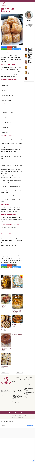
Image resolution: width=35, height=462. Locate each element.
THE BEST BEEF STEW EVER (16, 325)
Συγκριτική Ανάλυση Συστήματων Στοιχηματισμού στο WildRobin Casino (17, 396)
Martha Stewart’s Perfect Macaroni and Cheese (17, 311)
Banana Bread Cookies (5, 329)
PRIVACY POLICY (19, 415)
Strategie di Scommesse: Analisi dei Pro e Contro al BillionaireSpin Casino (17, 335)
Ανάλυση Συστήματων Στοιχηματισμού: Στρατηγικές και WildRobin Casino (17, 407)
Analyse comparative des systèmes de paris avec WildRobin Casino (16, 380)
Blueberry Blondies (4, 366)
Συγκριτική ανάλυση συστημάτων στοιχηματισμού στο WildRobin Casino (17, 386)
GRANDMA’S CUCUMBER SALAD (30, 78)
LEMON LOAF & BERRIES (30, 61)
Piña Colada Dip (15, 289)
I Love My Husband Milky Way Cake (6, 349)
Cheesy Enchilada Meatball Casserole (4, 290)
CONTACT (25, 415)
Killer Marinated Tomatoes (4, 306)
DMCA (9, 415)
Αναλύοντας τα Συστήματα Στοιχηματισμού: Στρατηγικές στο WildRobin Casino (17, 401)
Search (29, 39)
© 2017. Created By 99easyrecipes (17, 417)
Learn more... (29, 20)
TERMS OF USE (14, 415)
